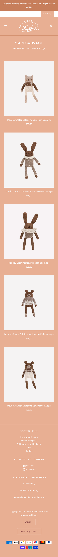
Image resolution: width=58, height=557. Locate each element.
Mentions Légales (29, 440)
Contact (29, 451)
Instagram (30, 469)
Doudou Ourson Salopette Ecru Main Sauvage (29, 405)
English (28, 521)
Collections (25, 48)
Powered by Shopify (29, 514)
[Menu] (5, 26)
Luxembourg (28, 531)
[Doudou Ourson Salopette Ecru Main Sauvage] (29, 374)
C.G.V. (29, 447)
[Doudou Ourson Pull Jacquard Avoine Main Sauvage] (29, 302)
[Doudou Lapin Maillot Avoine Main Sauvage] (29, 231)
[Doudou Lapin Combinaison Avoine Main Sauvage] (29, 160)
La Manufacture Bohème (37, 511)
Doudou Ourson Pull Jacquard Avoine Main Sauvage (29, 334)
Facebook (30, 465)
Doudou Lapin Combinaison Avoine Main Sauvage (29, 191)
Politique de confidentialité (29, 444)
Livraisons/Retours (29, 437)
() (47, 13)
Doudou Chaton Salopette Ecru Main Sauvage (29, 120)
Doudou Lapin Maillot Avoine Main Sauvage (29, 262)
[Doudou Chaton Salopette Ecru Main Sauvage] (29, 88)
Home (16, 48)
